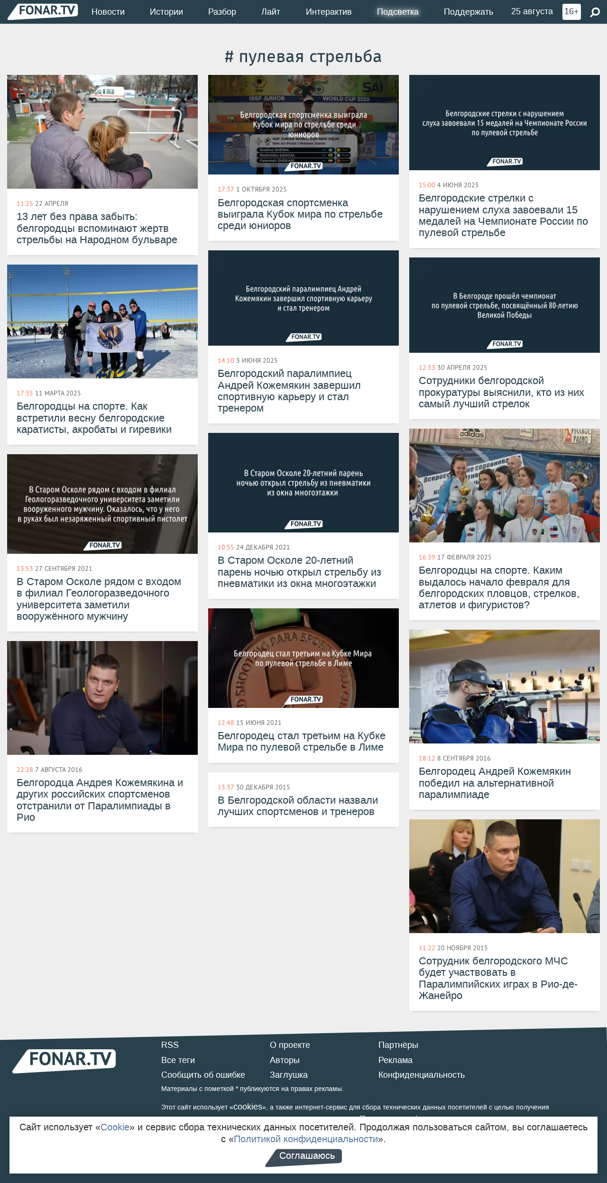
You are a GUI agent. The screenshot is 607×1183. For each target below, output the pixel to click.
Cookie (115, 1127)
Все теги (178, 1060)
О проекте (290, 1045)
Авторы (285, 1060)
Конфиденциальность (421, 1075)
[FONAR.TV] (42, 11)
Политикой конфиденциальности (306, 1139)
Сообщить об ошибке (203, 1075)
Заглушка (289, 1075)
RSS (170, 1045)
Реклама (395, 1060)
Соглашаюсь (307, 1155)
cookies (247, 1106)
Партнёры (398, 1045)
